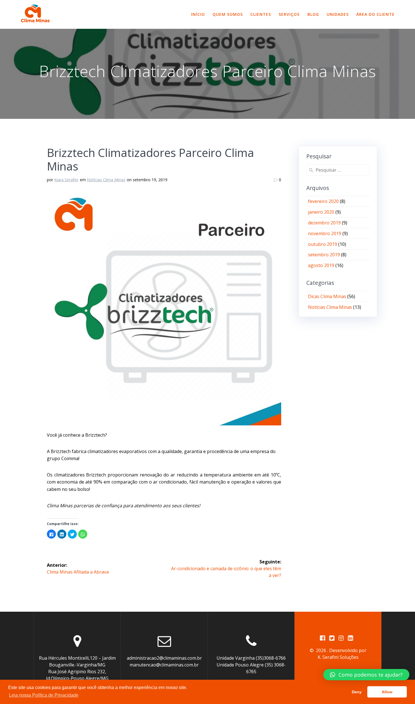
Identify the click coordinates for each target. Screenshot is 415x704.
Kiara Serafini (66, 179)
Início (198, 14)
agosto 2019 (321, 265)
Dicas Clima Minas (327, 296)
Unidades (338, 14)
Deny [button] (357, 692)
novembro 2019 (324, 233)
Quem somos (228, 14)
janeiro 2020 (321, 212)
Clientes (260, 14)
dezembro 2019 (324, 223)
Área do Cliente (375, 14)
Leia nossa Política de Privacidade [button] (43, 695)
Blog (313, 14)
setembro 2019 (324, 255)
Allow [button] (387, 692)
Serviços (289, 14)
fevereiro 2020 (323, 201)
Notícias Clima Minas (106, 179)
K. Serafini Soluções (338, 657)
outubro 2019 (322, 244)
